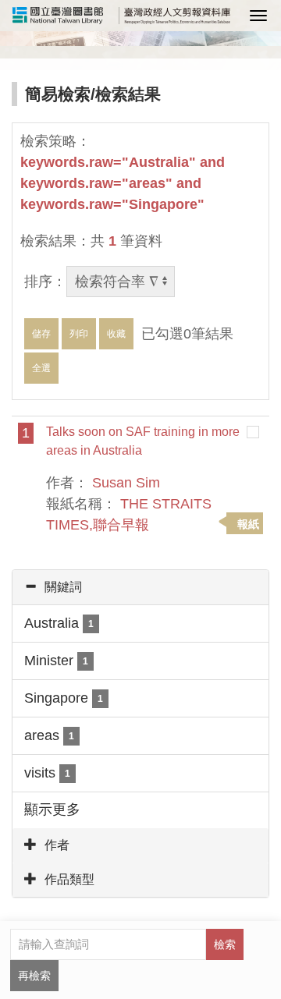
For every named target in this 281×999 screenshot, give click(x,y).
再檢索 (34, 975)
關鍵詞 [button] (63, 586)
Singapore (63, 698)
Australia (59, 623)
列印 (78, 333)
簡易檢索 (58, 94)
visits (47, 773)
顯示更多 (52, 809)
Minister (56, 660)
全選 (41, 368)
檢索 (225, 944)
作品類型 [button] (69, 879)
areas (49, 735)
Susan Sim (126, 483)
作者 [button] (56, 845)
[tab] (140, 587)
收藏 (116, 333)
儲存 (41, 333)
